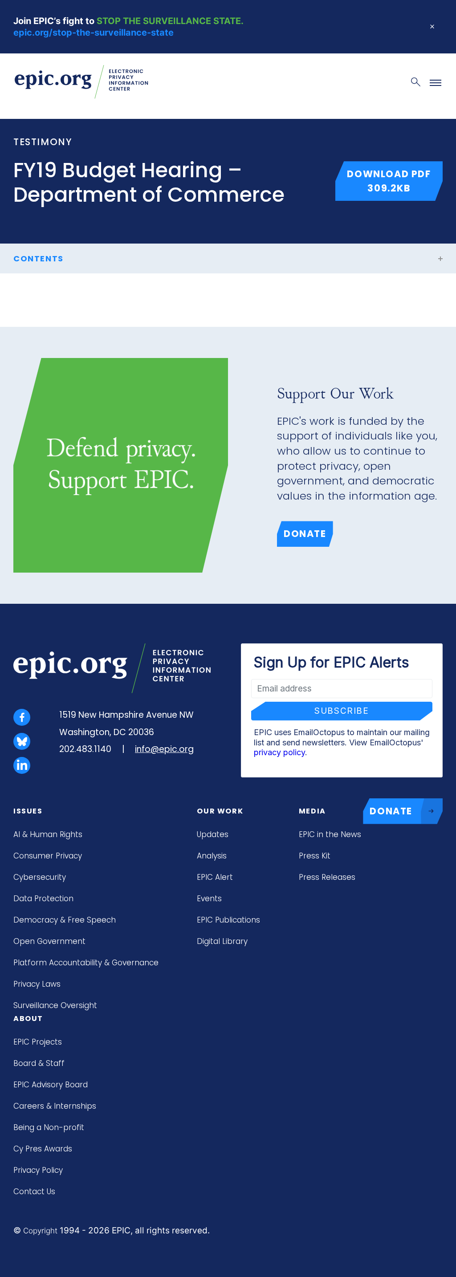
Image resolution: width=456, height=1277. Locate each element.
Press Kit (314, 855)
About (28, 1018)
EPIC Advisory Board (50, 1084)
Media (312, 811)
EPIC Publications (228, 920)
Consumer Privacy (47, 855)
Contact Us (34, 1191)
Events (209, 898)
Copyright (40, 1230)
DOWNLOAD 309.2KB (395, 181)
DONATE (391, 811)
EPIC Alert (215, 877)
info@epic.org (164, 749)
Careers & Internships (54, 1106)
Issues (28, 811)
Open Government (49, 941)
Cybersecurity (39, 877)
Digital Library (222, 941)
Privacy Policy (38, 1170)
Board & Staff (39, 1063)
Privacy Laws (37, 984)
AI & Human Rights (47, 834)
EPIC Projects (37, 1042)
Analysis (212, 855)
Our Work (220, 811)
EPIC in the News (330, 834)
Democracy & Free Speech (64, 920)
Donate (305, 533)
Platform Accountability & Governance (86, 962)
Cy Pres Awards (42, 1148)
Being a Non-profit (48, 1127)
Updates (212, 834)
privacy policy (279, 752)
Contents (38, 258)
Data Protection (43, 898)
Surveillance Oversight (55, 1005)
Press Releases (327, 877)
